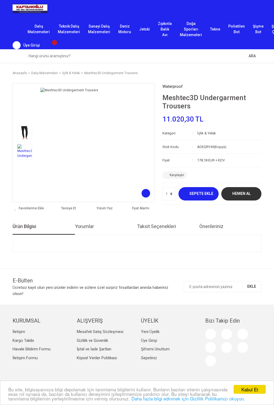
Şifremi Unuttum (155, 349)
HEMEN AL (241, 193)
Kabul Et (249, 389)
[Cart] (52, 45)
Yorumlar (84, 226)
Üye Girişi (149, 340)
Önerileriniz (211, 226)
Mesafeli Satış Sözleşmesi (100, 331)
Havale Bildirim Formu (32, 349)
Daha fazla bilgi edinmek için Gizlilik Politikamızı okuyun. (188, 398)
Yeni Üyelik (150, 331)
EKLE (251, 286)
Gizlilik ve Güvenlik (92, 340)
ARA (252, 56)
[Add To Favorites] (29, 208)
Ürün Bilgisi (24, 226)
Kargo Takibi (23, 340)
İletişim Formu (25, 357)
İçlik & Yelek (206, 133)
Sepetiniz (149, 357)
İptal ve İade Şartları (94, 349)
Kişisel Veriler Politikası (97, 357)
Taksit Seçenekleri (156, 226)
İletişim (19, 331)
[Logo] (30, 8)
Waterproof (172, 86)
